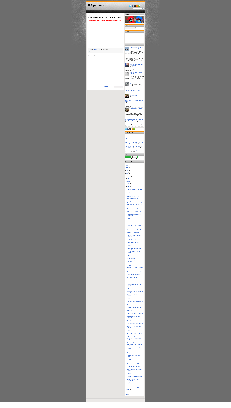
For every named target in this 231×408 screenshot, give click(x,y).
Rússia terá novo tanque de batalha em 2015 (135, 202)
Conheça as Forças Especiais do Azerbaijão (134, 189)
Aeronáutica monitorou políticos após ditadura (135, 301)
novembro (129, 176)
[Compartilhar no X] (105, 49)
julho (128, 183)
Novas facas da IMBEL (131, 342)
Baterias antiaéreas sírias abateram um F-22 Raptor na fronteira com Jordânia (136, 73)
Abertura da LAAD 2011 (131, 310)
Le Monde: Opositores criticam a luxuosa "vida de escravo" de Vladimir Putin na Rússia (136, 64)
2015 (127, 167)
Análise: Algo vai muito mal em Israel (133, 336)
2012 (127, 172)
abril (128, 188)
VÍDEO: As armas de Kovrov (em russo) (134, 225)
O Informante (96, 5)
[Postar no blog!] (103, 49)
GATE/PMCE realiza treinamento (133, 265)
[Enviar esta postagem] (101, 49)
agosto (128, 181)
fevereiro (129, 391)
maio (128, 186)
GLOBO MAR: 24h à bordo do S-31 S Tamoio (135, 196)
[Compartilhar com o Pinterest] (107, 49)
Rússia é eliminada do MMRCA (132, 198)
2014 (127, 168)
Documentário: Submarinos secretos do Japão (135, 207)
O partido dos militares (131, 319)
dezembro (129, 175)
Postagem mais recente (92, 86)
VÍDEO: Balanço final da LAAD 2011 (133, 242)
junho (128, 184)
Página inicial (105, 86)
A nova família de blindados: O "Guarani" (134, 270)
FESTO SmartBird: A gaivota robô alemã (134, 374)
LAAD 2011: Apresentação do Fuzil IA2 (134, 256)
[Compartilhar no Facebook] (106, 49)
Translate (133, 29)
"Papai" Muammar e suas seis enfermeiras (134, 333)
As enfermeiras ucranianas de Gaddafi (133, 331)
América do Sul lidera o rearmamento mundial (135, 311)
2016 (127, 165)
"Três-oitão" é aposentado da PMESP (133, 387)
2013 (127, 170)
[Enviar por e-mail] (102, 49)
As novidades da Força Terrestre (132, 277)
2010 (127, 394)
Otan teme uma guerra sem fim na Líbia (134, 335)
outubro (128, 178)
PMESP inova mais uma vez (132, 258)
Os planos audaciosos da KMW (132, 303)
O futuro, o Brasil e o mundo (132, 341)
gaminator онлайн (92, 0)
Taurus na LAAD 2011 (131, 238)
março (128, 389)
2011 (127, 173)
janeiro (128, 392)
